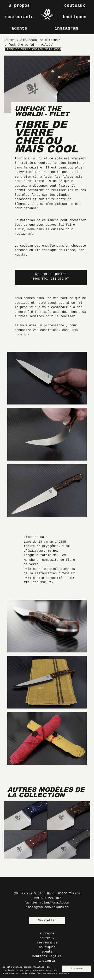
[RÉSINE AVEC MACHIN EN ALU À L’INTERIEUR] (25, 815)
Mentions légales (47, 956)
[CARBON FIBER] (68, 844)
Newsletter (47, 920)
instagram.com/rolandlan (47, 907)
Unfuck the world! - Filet (42, 111)
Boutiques (74, 17)
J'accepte (77, 968)
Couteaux (74, 5)
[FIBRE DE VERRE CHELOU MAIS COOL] (68, 815)
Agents (19, 28)
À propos (19, 5)
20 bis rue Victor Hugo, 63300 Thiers (47, 893)
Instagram (66, 28)
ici (26, 334)
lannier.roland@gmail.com (47, 903)
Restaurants (19, 17)
